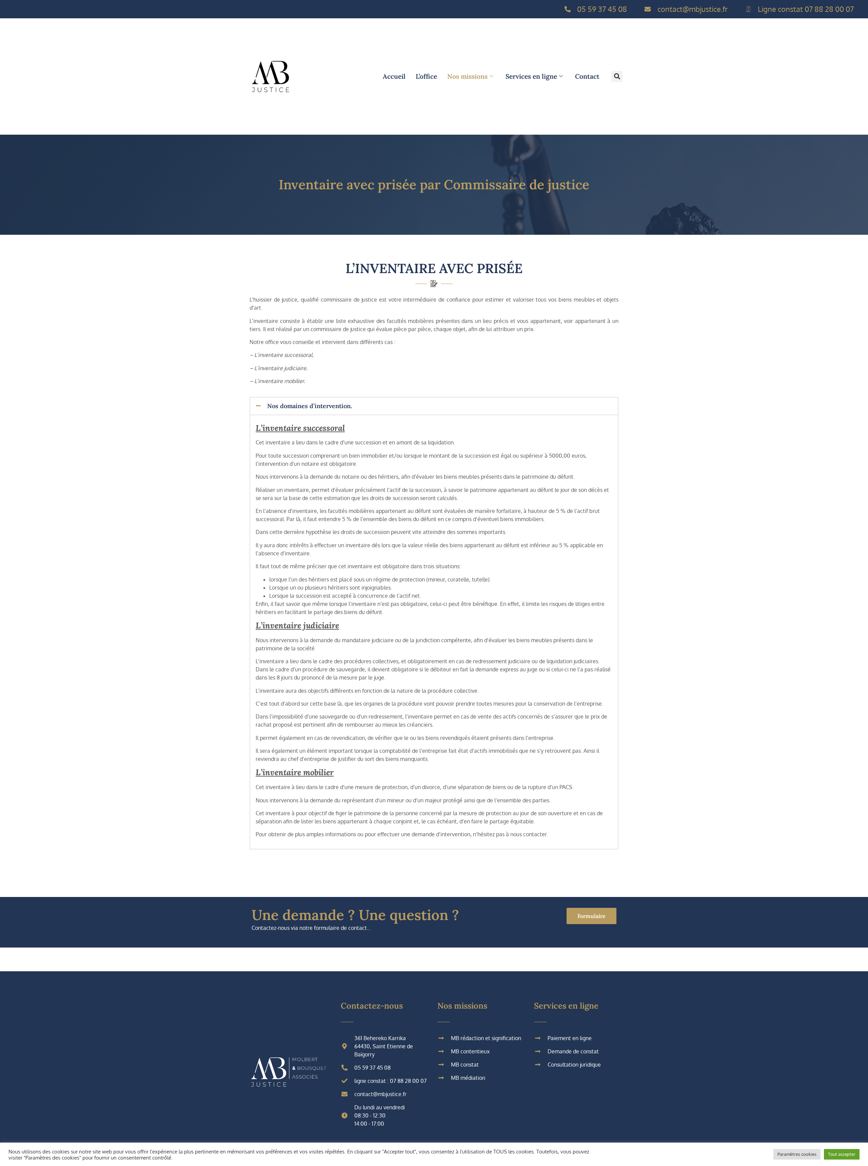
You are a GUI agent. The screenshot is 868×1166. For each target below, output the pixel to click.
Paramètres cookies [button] (796, 1154)
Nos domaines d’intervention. (309, 406)
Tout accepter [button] (841, 1154)
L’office (426, 76)
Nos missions (467, 76)
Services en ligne (531, 76)
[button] (617, 76)
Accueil (394, 76)
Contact (587, 76)
